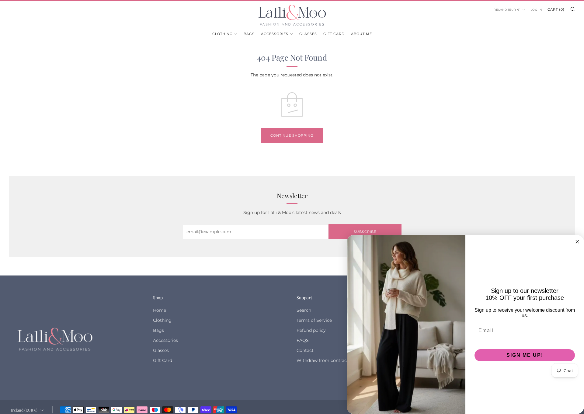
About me (361, 34)
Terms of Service (314, 320)
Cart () (556, 9)
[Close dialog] (577, 241)
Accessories (274, 34)
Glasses (308, 34)
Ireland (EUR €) (506, 9)
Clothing (222, 34)
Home (159, 310)
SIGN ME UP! (524, 355)
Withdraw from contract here (328, 360)
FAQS (303, 340)
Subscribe (365, 232)
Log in (536, 9)
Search (304, 310)
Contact (305, 350)
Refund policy (311, 330)
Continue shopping (292, 135)
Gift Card (334, 34)
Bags (249, 34)
